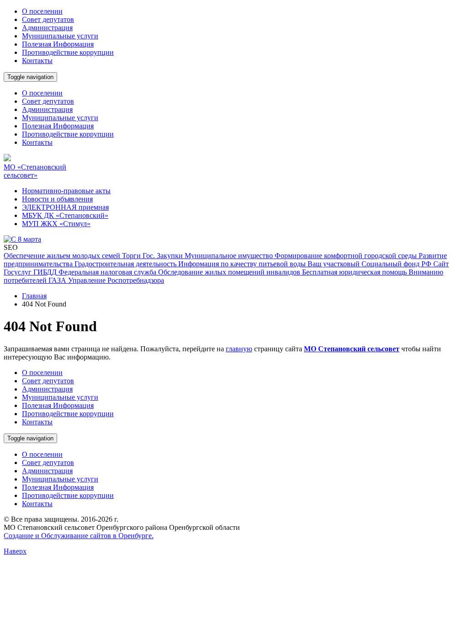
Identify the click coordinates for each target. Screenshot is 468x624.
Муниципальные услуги (60, 36)
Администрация (47, 28)
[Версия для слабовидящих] (56, 93)
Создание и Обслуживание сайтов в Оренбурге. (79, 535)
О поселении (42, 11)
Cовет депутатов (48, 19)
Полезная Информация (58, 44)
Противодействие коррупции (68, 52)
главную (239, 349)
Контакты (37, 60)
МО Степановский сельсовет (351, 349)
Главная (34, 296)
